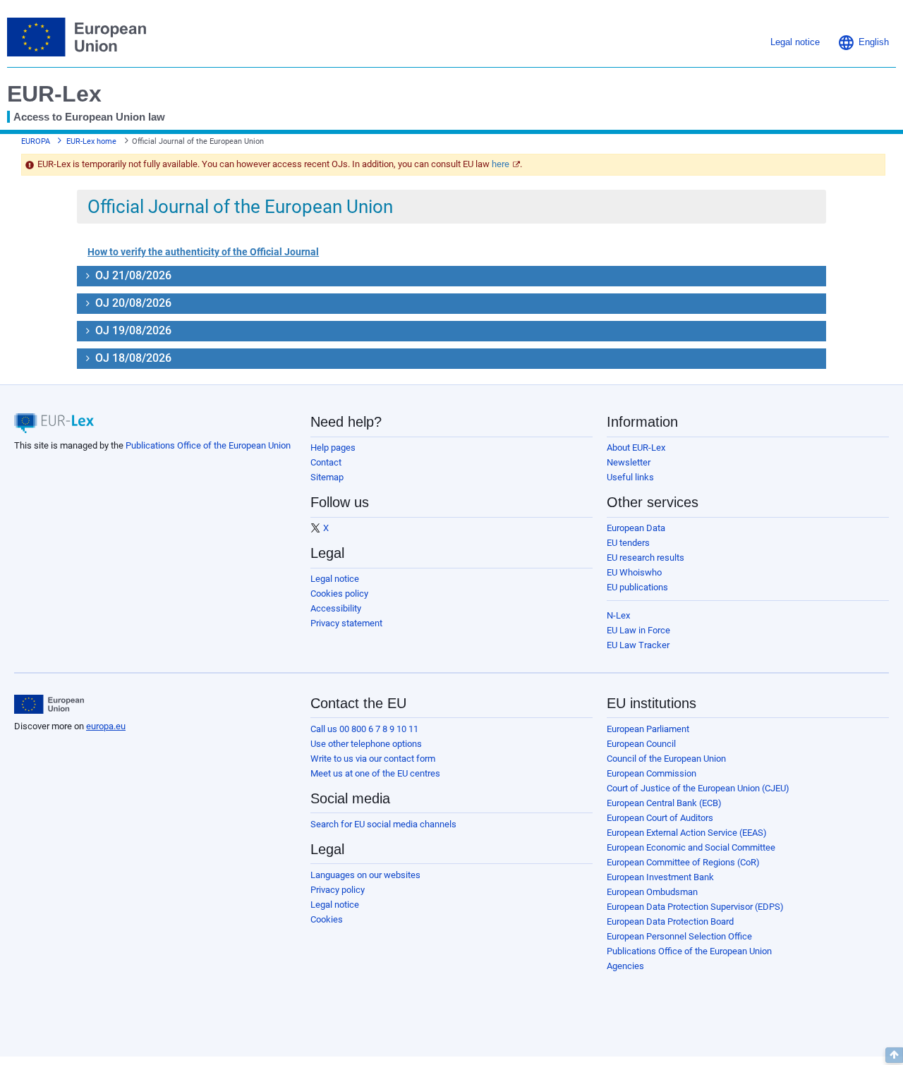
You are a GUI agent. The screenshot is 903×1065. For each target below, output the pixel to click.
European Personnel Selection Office (679, 936)
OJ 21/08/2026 (131, 275)
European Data (636, 528)
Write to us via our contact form (372, 758)
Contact (325, 462)
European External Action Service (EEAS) (687, 832)
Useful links (630, 477)
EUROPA (35, 141)
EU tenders (628, 542)
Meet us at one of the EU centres (375, 773)
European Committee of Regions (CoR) (683, 862)
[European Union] (49, 704)
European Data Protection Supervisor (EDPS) (695, 906)
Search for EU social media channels (383, 824)
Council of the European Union (666, 758)
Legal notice (334, 578)
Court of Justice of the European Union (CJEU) (698, 788)
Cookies (326, 919)
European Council (641, 743)
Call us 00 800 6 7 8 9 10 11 (364, 729)
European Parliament (648, 729)
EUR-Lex (54, 94)
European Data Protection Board (670, 921)
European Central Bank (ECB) (664, 803)
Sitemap (327, 477)
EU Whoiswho (634, 572)
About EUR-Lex (636, 447)
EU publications (637, 587)
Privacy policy (337, 889)
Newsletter (628, 462)
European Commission (651, 773)
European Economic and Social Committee (691, 847)
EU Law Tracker (638, 645)
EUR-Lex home (91, 141)
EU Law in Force (638, 630)
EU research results (645, 557)
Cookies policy (339, 593)
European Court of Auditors (660, 818)
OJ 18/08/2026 (131, 358)
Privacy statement (346, 623)
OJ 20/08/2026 (131, 303)
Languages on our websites (365, 875)
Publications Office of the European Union (208, 445)
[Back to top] (894, 1055)
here (500, 164)
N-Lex (618, 615)
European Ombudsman (652, 892)
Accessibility (335, 608)
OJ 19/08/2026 (131, 330)
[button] (863, 42)
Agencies (625, 966)
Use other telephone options (366, 743)
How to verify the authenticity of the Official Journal (203, 251)
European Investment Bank (660, 877)
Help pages (333, 447)
